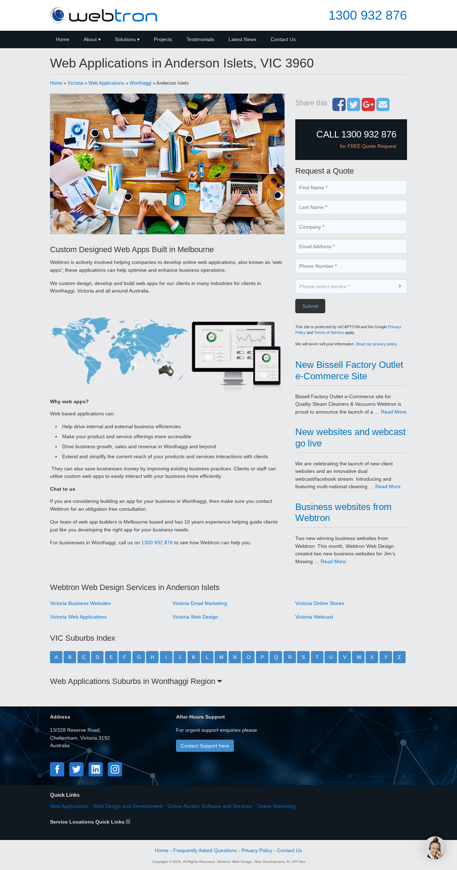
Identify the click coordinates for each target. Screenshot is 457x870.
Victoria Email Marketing (199, 603)
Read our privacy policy (376, 344)
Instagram (115, 769)
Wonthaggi (140, 83)
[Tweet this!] (353, 108)
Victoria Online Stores (319, 603)
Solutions (125, 39)
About (90, 39)
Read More (393, 412)
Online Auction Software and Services (209, 806)
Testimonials (200, 39)
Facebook (57, 769)
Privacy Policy (256, 850)
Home (62, 39)
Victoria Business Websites (80, 603)
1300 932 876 (367, 15)
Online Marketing (276, 806)
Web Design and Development (128, 806)
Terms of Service (329, 332)
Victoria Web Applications (78, 617)
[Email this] (383, 108)
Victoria (75, 83)
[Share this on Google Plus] (368, 108)
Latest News (242, 39)
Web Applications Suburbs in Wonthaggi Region (133, 681)
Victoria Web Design (195, 617)
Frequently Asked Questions (205, 850)
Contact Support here (205, 746)
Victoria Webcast (314, 617)
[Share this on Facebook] (339, 108)
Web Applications (106, 83)
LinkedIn (96, 769)
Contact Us (283, 39)
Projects (163, 39)
